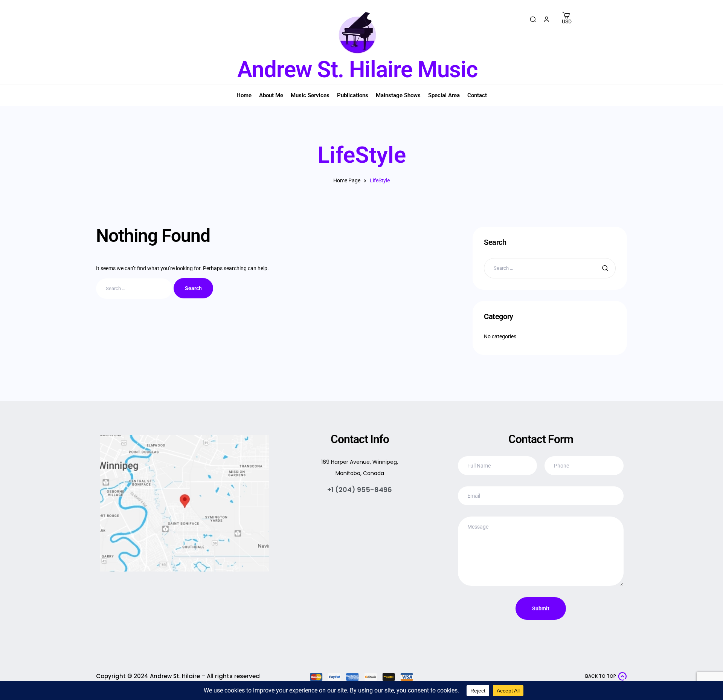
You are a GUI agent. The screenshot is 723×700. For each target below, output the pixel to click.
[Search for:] (135, 288)
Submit (540, 608)
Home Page (346, 180)
